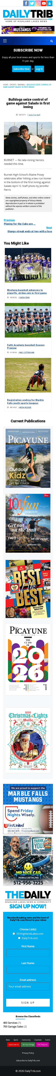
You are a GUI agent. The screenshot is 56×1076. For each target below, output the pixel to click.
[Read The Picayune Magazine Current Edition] (28, 458)
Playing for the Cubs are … (19, 222)
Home (5, 85)
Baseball (21, 85)
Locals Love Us (14, 1044)
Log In (39, 68)
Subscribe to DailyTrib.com (28, 1060)
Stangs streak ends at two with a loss (29, 229)
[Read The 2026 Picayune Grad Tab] (28, 659)
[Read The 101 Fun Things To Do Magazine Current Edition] (28, 523)
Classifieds (38, 1040)
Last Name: (28, 963)
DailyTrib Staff (34, 115)
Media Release (25, 407)
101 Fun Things (28, 1044)
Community (26, 1040)
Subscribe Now (22, 68)
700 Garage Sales (13, 1026)
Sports (13, 85)
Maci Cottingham (26, 352)
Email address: (28, 980)
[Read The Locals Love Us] (28, 589)
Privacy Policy (28, 1053)
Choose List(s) (28, 929)
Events (47, 1040)
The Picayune (42, 1044)
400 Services (10, 1022)
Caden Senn (24, 297)
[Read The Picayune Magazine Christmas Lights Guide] (28, 740)
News (8, 1040)
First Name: (28, 946)
